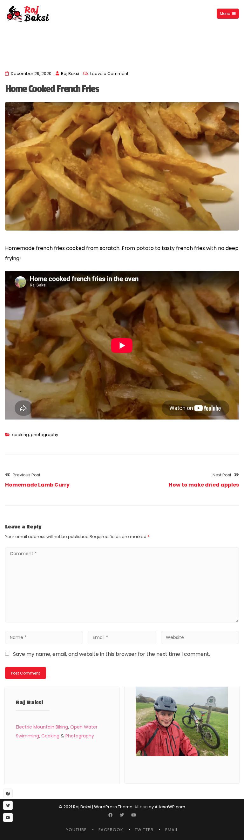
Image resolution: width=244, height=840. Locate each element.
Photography (79, 736)
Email (171, 830)
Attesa (141, 807)
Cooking (50, 736)
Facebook (110, 830)
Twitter (144, 830)
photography (44, 435)
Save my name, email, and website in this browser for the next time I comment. (111, 654)
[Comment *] (122, 620)
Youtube (76, 830)
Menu (225, 13)
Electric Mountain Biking (42, 727)
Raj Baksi (70, 74)
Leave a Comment (109, 74)
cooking (20, 435)
